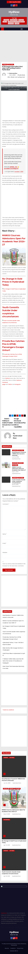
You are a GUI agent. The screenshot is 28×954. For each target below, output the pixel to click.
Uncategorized (7, 819)
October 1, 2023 (19, 171)
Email (4, 543)
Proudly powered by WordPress (9, 943)
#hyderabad (21, 75)
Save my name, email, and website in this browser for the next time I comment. (14, 565)
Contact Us (13, 948)
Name (5, 534)
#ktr (9, 77)
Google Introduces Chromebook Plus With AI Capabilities (20, 423)
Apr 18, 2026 (15, 484)
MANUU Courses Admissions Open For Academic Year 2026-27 (13, 240)
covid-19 (5, 21)
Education (15, 463)
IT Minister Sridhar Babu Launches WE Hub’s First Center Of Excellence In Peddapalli (13, 661)
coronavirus (11, 23)
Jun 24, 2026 (15, 457)
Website (5, 552)
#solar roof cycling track (18, 77)
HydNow (14, 12)
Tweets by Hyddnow (8, 710)
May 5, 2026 (15, 471)
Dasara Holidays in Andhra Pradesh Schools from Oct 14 (8, 423)
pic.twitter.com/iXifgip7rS (11, 168)
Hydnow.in (4, 913)
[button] (25, 28)
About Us (7, 948)
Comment (6, 504)
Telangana (21, 20)
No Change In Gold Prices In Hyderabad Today (13, 281)
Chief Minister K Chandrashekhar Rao (16, 21)
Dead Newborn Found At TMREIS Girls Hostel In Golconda (19, 454)
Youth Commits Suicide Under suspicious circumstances (10, 312)
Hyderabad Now (13, 73)
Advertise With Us (14, 951)
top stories (11, 64)
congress (17, 23)
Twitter (10, 384)
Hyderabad (5, 64)
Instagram (18, 384)
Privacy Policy (20, 948)
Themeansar (14, 945)
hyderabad (6, 20)
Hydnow (7, 378)
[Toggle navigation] (21, 29)
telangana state (13, 20)
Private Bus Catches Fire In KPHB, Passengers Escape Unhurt (13, 346)
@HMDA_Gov (13, 167)
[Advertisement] (14, 45)
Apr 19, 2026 (7, 845)
